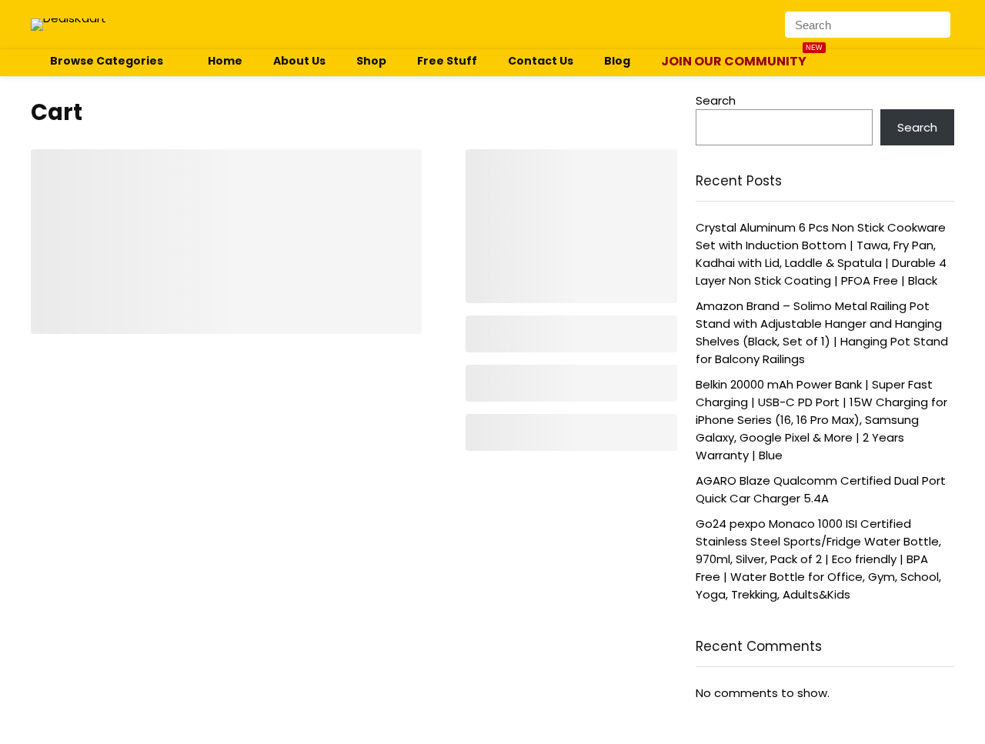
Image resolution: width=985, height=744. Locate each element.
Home (225, 60)
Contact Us (540, 60)
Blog (617, 60)
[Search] (941, 25)
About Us (299, 60)
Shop (371, 60)
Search (716, 100)
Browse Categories (106, 60)
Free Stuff (447, 60)
